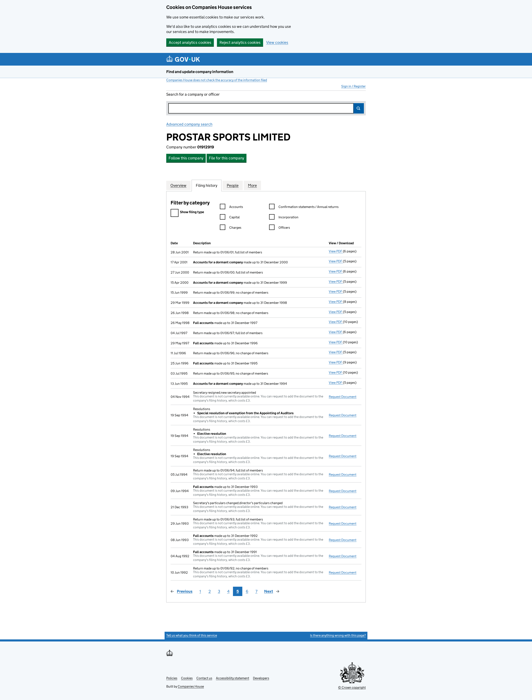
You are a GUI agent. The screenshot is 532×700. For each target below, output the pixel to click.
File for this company (226, 158)
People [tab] (233, 185)
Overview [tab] (178, 185)
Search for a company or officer (193, 94)
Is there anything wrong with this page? (338, 635)
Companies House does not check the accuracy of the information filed (216, 80)
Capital (234, 217)
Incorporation (288, 217)
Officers (284, 228)
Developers (261, 678)
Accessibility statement (232, 678)
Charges (235, 228)
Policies (171, 678)
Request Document (342, 397)
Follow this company (186, 158)
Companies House (191, 686)
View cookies (277, 42)
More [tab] (252, 185)
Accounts (236, 207)
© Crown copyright (352, 687)
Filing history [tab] (206, 185)
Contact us (204, 678)
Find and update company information (199, 71)
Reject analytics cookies (240, 42)
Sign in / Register (353, 86)
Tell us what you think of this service (191, 635)
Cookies (187, 678)
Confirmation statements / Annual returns (308, 207)
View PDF (336, 251)
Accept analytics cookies (190, 42)
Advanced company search (189, 124)
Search (358, 108)
